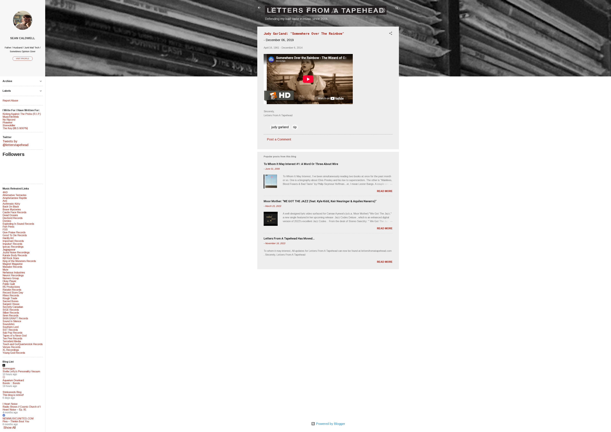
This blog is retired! (13, 395)
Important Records (13, 241)
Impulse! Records (12, 244)
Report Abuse (10, 100)
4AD (5, 192)
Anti (5, 201)
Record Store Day (13, 292)
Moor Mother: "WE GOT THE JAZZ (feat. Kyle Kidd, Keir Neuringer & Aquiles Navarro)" (320, 201)
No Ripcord (9, 119)
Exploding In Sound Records (18, 223)
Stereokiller (9, 125)
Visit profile (22, 58)
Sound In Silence (12, 321)
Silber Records (11, 312)
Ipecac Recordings (13, 246)
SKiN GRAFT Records (15, 318)
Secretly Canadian (13, 307)
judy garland (280, 127)
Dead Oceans (10, 215)
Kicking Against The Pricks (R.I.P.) (22, 114)
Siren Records (10, 315)
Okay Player (9, 281)
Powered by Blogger (330, 423)
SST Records (10, 329)
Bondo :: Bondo (11, 383)
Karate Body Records (15, 255)
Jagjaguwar (9, 249)
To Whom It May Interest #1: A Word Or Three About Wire (301, 164)
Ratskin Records (12, 289)
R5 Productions (11, 287)
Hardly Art (8, 238)
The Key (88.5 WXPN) (15, 128)
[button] (391, 33)
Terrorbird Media (12, 341)
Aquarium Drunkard (13, 380)
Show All (9, 427)
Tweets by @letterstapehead (15, 143)
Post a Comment (279, 139)
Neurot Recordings (13, 275)
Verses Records (12, 347)
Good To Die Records (15, 235)
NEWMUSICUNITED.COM (18, 418)
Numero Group (11, 278)
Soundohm (8, 324)
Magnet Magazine (13, 264)
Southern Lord (10, 327)
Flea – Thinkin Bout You (16, 421)
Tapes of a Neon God (15, 335)
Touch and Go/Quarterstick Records (23, 344)
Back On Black (11, 206)
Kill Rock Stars (11, 258)
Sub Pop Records (12, 332)
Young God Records (14, 352)
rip (295, 127)
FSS (5, 229)
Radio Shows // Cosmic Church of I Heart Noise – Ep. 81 (22, 408)
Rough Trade (10, 298)
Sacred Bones (10, 301)
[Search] (397, 9)
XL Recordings (11, 350)
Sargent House (11, 304)
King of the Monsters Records (19, 261)
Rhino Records (11, 295)
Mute (5, 269)
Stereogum (9, 368)
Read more (385, 191)
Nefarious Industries (14, 272)
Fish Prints (8, 226)
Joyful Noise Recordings (16, 252)
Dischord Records (13, 218)
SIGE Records (11, 309)
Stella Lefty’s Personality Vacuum (21, 371)
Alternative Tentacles (14, 195)
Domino (7, 221)
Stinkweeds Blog (12, 392)
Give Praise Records (14, 232)
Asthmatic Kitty (11, 203)
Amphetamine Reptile (15, 198)
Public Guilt (9, 284)
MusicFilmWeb (11, 116)
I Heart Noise (10, 404)
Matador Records (12, 266)
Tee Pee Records (12, 338)
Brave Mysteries (12, 209)
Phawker (7, 122)
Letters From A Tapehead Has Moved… (289, 238)
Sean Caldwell (22, 38)
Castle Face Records (14, 212)
